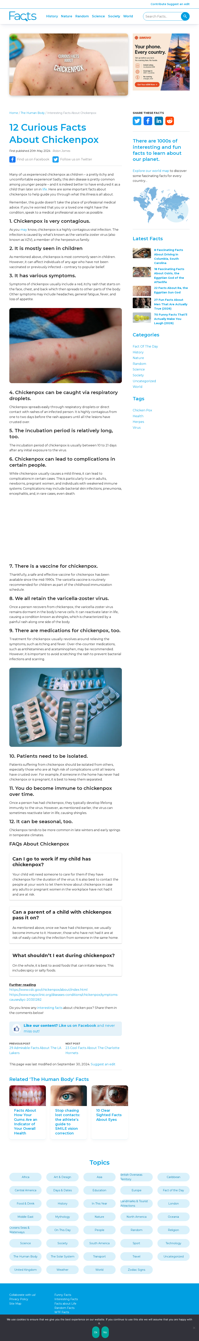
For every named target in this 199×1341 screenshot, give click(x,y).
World (128, 16)
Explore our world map (151, 171)
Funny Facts (62, 1295)
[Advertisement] (65, 529)
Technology (173, 1243)
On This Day (62, 1230)
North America (137, 1217)
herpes (138, 422)
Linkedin (158, 121)
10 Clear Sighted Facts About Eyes (109, 1115)
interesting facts (49, 1008)
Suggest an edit (178, 4)
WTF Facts (61, 1312)
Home (13, 113)
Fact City (22, 16)
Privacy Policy (18, 1299)
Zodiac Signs (136, 1269)
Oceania (173, 1217)
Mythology (62, 1217)
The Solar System (62, 1256)
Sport (136, 1243)
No (105, 1332)
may (23, 229)
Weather (62, 1269)
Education (99, 1190)
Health (138, 416)
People (99, 1230)
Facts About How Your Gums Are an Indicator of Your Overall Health (25, 1121)
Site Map (15, 1303)
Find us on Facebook (33, 159)
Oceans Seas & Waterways (19, 1230)
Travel (136, 1256)
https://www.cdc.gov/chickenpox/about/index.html (48, 990)
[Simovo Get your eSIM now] (161, 89)
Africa (25, 1177)
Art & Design (62, 1177)
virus (137, 427)
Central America (25, 1190)
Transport (99, 1256)
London (173, 1203)
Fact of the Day (145, 346)
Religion (173, 1230)
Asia (99, 1177)
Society (114, 16)
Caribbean (173, 1177)
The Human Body (33, 113)
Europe (136, 1190)
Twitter (137, 121)
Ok (96, 1332)
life (44, 189)
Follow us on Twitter (76, 159)
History (52, 16)
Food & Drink (25, 1203)
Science (98, 16)
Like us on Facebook (77, 1025)
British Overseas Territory (131, 1177)
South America (99, 1243)
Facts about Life (65, 1303)
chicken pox (142, 410)
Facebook (148, 121)
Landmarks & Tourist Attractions (134, 1203)
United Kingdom (25, 1269)
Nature (66, 16)
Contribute (158, 4)
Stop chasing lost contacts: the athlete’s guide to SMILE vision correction (67, 1121)
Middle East (25, 1217)
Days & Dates (62, 1190)
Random (82, 16)
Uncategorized (144, 381)
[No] (194, 1328)
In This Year (99, 1203)
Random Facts (64, 1308)
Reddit (169, 121)
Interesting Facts (66, 1299)
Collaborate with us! (22, 1295)
